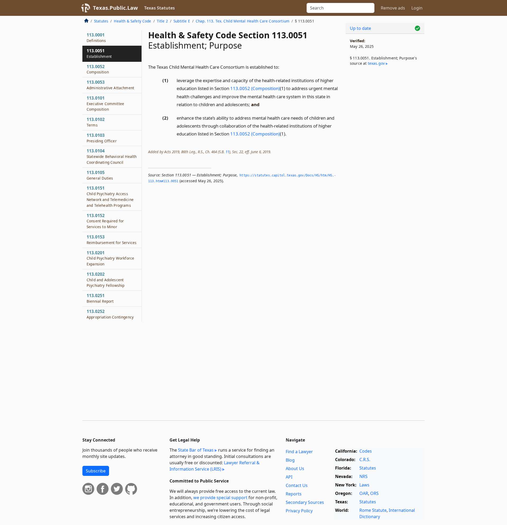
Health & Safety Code (132, 21)
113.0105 (100, 175)
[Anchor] (282, 66)
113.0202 (105, 279)
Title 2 (162, 21)
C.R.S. (364, 459)
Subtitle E (181, 21)
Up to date (360, 28)
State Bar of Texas (196, 450)
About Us (295, 468)
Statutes (101, 21)
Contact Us (297, 485)
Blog (290, 460)
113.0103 (102, 137)
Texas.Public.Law (115, 7)
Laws (364, 485)
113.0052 (98, 69)
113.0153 (112, 239)
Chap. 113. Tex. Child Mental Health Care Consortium (242, 21)
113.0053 (110, 84)
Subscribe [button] (96, 471)
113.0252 (110, 314)
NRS (363, 476)
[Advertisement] (385, 157)
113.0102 (96, 122)
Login (416, 8)
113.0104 (112, 156)
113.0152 (105, 221)
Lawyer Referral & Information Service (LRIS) (215, 466)
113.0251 (100, 298)
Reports (294, 494)
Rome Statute (373, 510)
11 (227, 151)
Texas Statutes (159, 8)
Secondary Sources (305, 502)
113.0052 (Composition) (255, 88)
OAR (363, 493)
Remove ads (393, 8)
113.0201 (110, 258)
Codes (365, 451)
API (289, 477)
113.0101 (105, 103)
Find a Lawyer (299, 451)
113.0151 (110, 196)
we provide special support (220, 497)
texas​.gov (376, 63)
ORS (374, 493)
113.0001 (96, 37)
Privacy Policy (299, 511)
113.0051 (99, 53)
